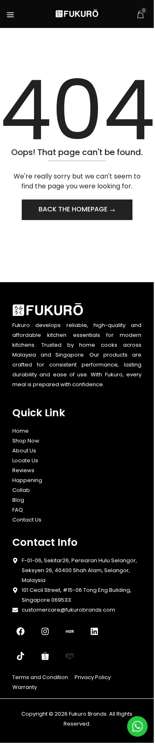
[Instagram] (45, 631)
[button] (140, 14)
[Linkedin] (94, 631)
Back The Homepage (74, 209)
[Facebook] (20, 631)
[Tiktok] (20, 656)
